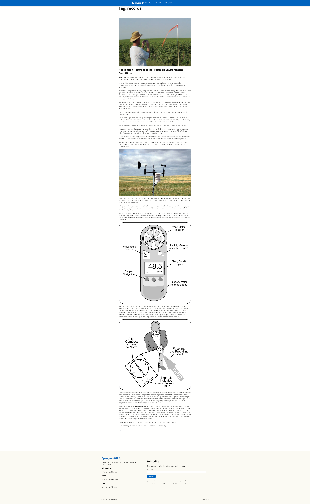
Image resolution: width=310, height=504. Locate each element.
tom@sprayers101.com (109, 487)
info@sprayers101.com (109, 472)
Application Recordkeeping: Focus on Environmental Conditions (151, 71)
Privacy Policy (205, 499)
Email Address (150, 469)
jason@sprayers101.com (110, 479)
